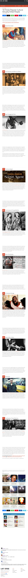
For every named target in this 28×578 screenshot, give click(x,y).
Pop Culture (4, 8)
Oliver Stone (17, 351)
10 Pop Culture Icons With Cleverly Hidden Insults (10, 22)
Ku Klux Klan (15, 89)
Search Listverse (15, 570)
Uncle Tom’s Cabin (5, 40)
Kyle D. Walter (5, 13)
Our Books (14, 571)
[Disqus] (14, 556)
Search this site (27, 1)
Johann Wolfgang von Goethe (6, 232)
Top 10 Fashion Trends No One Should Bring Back (21, 518)
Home (13, 569)
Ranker (21, 571)
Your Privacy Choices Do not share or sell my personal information (4, 575)
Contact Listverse (23, 570)
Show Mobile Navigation (1, 1)
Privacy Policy (2, 572)
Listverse (2, 570)
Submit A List (22, 569)
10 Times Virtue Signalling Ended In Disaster (20, 522)
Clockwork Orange (5, 310)
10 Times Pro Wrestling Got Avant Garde (10, 522)
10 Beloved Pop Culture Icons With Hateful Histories (14, 456)
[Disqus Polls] (14, 538)
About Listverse (15, 572)
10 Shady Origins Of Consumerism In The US (20, 526)
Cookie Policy (5, 572)
